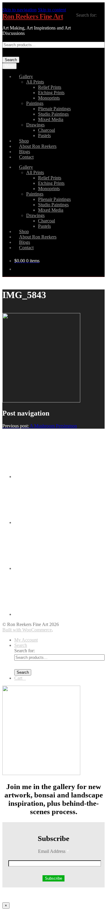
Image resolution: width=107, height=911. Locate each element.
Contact (26, 156)
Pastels (44, 135)
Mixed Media (50, 119)
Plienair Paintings (54, 108)
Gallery (26, 76)
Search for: (86, 15)
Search (11, 60)
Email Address (53, 851)
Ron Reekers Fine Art (32, 16)
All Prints (35, 81)
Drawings (35, 124)
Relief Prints (49, 87)
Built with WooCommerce (27, 629)
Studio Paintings (53, 114)
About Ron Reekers (37, 146)
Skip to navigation (19, 9)
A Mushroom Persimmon (39, 425)
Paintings (34, 103)
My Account (26, 639)
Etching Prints (51, 92)
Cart (20, 678)
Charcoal (46, 130)
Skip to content (52, 9)
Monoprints (49, 97)
